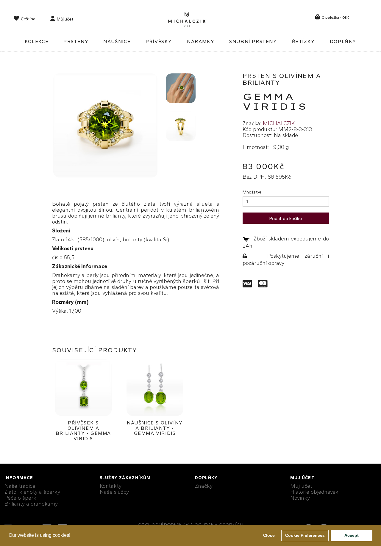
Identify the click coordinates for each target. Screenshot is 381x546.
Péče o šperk (20, 498)
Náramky (200, 41)
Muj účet (301, 486)
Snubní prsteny (253, 41)
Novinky (300, 498)
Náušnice (117, 41)
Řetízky (303, 41)
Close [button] (269, 535)
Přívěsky (159, 41)
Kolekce (37, 41)
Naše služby (114, 492)
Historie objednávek (314, 492)
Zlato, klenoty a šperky (32, 492)
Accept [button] (351, 535)
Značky (204, 486)
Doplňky (343, 41)
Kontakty (110, 486)
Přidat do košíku (285, 218)
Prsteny (75, 41)
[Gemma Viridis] (105, 125)
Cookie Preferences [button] (305, 535)
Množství (252, 192)
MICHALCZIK (279, 123)
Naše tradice (19, 486)
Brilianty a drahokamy (31, 504)
